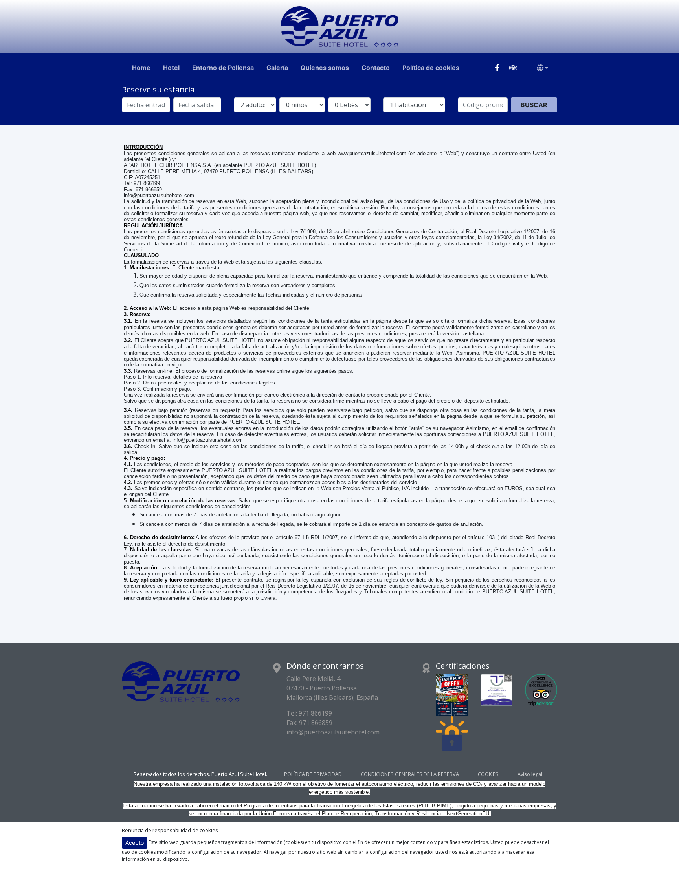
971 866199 (315, 713)
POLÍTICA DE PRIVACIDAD (313, 774)
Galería (277, 67)
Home (141, 67)
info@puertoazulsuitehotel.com (333, 732)
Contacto (376, 67)
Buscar (534, 105)
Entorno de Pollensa (223, 67)
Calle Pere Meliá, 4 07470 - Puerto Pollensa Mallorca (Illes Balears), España (332, 688)
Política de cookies (430, 67)
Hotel (171, 67)
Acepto (134, 842)
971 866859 (315, 722)
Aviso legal (530, 774)
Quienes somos (325, 67)
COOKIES (488, 774)
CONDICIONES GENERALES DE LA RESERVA (410, 774)
